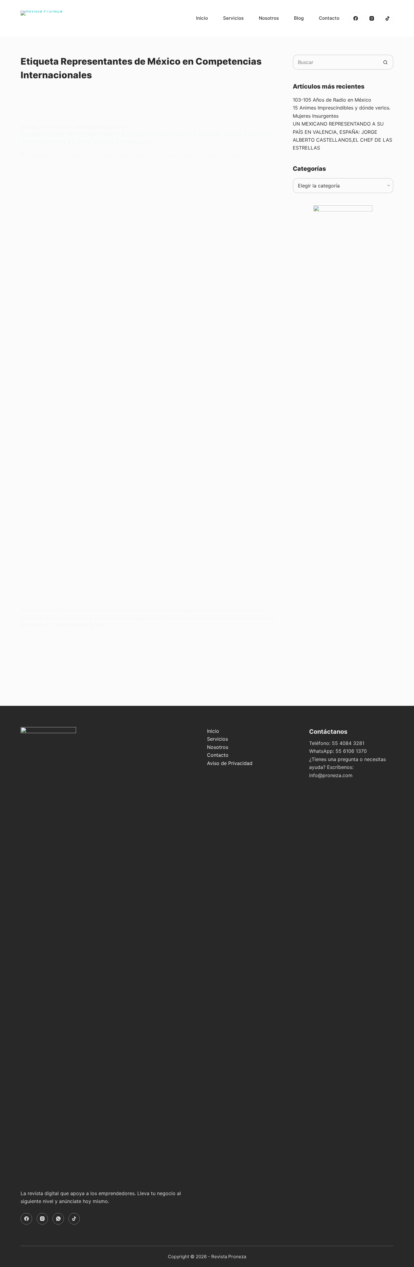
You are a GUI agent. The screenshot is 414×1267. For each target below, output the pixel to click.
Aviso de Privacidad (229, 763)
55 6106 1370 (351, 751)
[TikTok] (387, 18)
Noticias (29, 127)
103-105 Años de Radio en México (332, 100)
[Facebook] (356, 18)
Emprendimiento (90, 127)
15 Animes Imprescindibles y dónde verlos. (341, 108)
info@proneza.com (330, 775)
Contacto (329, 18)
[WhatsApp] (58, 1219)
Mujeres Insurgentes (316, 116)
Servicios (233, 18)
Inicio (202, 18)
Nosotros (269, 18)
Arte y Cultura (56, 127)
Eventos (117, 127)
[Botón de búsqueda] (385, 62)
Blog (299, 18)
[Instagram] (372, 18)
